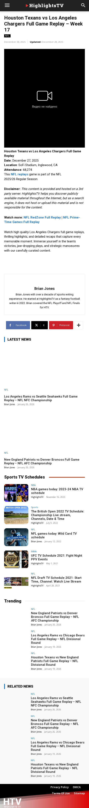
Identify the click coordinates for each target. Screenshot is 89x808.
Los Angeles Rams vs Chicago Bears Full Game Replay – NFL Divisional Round (58, 639)
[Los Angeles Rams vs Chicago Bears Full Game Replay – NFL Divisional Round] (16, 639)
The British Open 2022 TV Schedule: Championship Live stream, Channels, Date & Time (57, 515)
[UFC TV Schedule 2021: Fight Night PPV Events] (16, 559)
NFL (7, 35)
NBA (33, 485)
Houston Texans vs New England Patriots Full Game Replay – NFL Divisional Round (55, 661)
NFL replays (19, 174)
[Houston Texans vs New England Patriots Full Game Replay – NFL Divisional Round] (16, 661)
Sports (34, 507)
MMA (34, 551)
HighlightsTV (37, 497)
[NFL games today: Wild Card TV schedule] (16, 537)
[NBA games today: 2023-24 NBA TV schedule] (16, 493)
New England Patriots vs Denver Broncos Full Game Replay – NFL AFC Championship (41, 461)
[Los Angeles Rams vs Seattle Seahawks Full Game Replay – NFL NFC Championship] (44, 368)
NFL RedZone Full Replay (42, 217)
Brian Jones (44, 288)
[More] (78, 325)
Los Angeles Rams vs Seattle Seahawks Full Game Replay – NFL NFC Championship (41, 398)
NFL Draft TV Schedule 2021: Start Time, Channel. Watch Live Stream (56, 579)
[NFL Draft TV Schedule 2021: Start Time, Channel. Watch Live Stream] (16, 581)
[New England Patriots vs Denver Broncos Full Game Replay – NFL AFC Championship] (44, 431)
